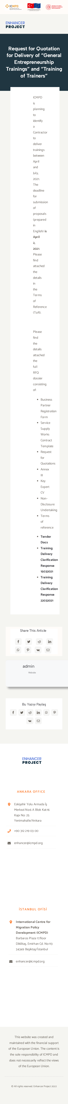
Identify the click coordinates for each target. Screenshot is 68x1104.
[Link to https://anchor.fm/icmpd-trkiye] (47, 773)
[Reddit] (39, 641)
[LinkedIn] (50, 641)
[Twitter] (29, 641)
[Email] (48, 650)
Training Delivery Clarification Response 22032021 (49, 589)
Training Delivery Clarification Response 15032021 (49, 560)
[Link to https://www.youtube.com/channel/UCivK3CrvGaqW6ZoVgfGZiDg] (31, 773)
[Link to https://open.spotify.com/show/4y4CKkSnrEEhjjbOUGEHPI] (39, 773)
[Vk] (38, 650)
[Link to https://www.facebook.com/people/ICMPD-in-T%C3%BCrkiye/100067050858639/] (14, 773)
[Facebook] (18, 641)
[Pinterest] (28, 650)
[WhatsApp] (18, 650)
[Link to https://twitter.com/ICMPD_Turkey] (22, 773)
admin (28, 666)
